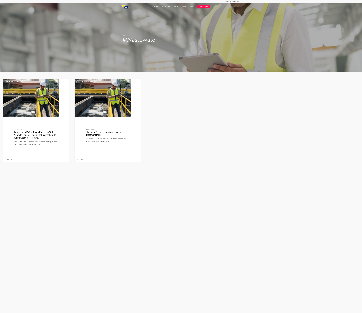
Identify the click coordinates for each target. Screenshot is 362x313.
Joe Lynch (9, 159)
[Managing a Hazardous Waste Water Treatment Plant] (108, 120)
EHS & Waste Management (15, 81)
